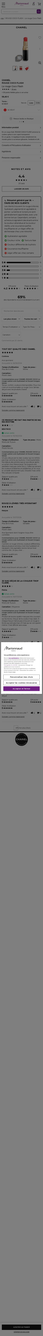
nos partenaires (14, 658)
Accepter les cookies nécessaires (21, 683)
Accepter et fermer (21, 689)
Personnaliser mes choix (21, 677)
